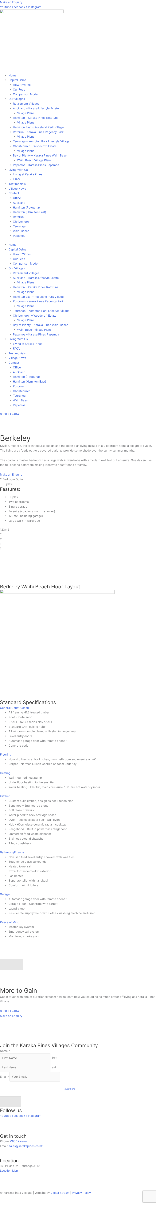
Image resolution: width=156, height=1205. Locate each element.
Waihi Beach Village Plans (34, 160)
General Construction (14, 708)
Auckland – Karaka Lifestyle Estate (36, 108)
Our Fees (19, 89)
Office (17, 198)
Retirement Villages (26, 103)
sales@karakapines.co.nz (26, 1146)
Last (53, 1067)
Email (5, 1076)
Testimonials (17, 184)
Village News (17, 188)
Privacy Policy (81, 1193)
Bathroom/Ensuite (12, 852)
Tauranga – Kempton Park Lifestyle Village (41, 141)
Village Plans (25, 113)
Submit (10, 1101)
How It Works (22, 85)
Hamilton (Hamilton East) (29, 212)
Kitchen (5, 796)
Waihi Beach (21, 231)
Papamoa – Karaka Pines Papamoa (36, 165)
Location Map (9, 1170)
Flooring (5, 754)
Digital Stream (60, 1193)
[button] (78, 708)
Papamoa (19, 235)
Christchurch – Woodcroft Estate (35, 146)
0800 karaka (18, 1141)
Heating (5, 773)
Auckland (19, 203)
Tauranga (19, 226)
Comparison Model (25, 94)
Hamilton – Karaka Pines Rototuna (35, 118)
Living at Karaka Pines (27, 174)
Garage (5, 894)
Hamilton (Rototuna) (26, 207)
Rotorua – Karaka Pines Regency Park (38, 132)
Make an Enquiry (11, 2)
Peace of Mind (9, 922)
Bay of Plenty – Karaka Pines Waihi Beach (40, 155)
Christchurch (21, 221)
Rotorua (18, 217)
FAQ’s (16, 179)
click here (69, 1088)
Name (5, 1051)
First (53, 1058)
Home (13, 75)
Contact (14, 193)
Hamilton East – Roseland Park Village (38, 127)
